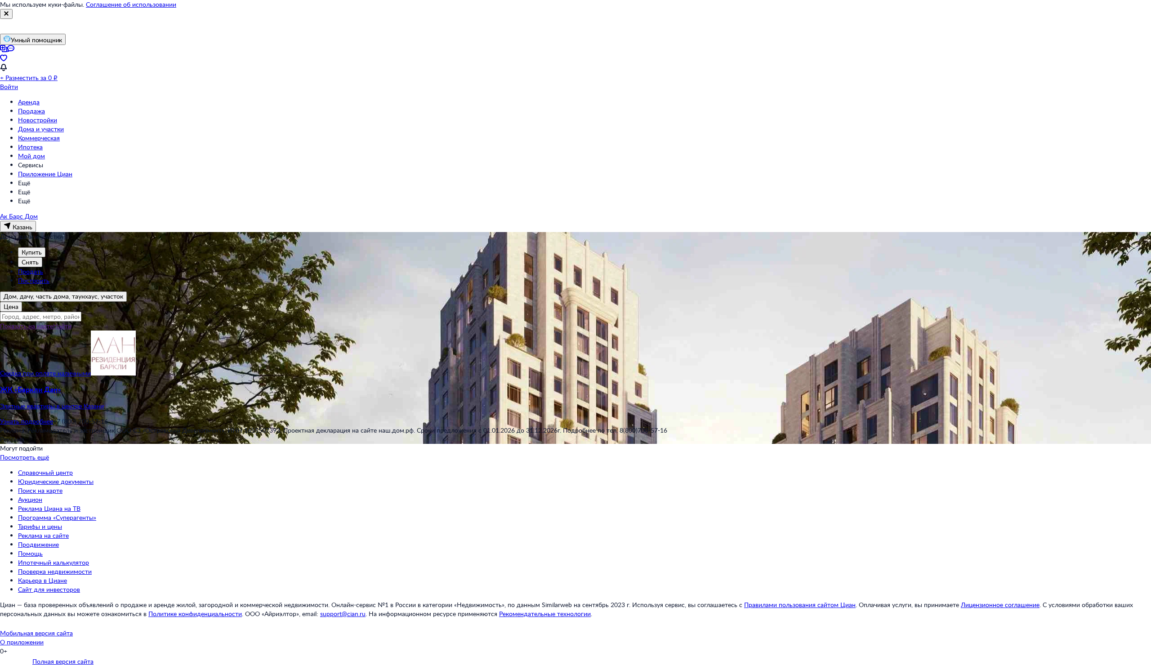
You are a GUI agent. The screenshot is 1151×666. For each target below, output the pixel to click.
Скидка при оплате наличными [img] (45, 373)
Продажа (31, 111)
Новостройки (37, 120)
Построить (33, 280)
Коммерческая (39, 138)
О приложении (22, 642)
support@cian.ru (343, 613)
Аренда (29, 102)
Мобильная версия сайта (36, 633)
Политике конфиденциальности (195, 613)
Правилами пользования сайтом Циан (800, 604)
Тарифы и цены (40, 526)
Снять (30, 262)
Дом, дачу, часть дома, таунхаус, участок (63, 296)
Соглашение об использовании (131, 4)
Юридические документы (56, 481)
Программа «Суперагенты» (57, 517)
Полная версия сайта (63, 661)
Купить (32, 252)
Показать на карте (26, 326)
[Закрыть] (6, 14)
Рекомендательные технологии (545, 613)
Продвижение (38, 544)
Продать (30, 271)
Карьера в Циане (42, 580)
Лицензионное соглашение (1000, 604)
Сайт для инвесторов (49, 589)
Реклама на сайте (43, 535)
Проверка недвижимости (55, 571)
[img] (113, 373)
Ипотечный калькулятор (53, 562)
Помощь (30, 553)
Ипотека (30, 147)
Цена (11, 306)
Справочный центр (45, 472)
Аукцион (30, 499)
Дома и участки (41, 129)
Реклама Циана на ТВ (49, 508)
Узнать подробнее (26, 421)
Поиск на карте (40, 490)
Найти (62, 326)
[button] (575, 397)
